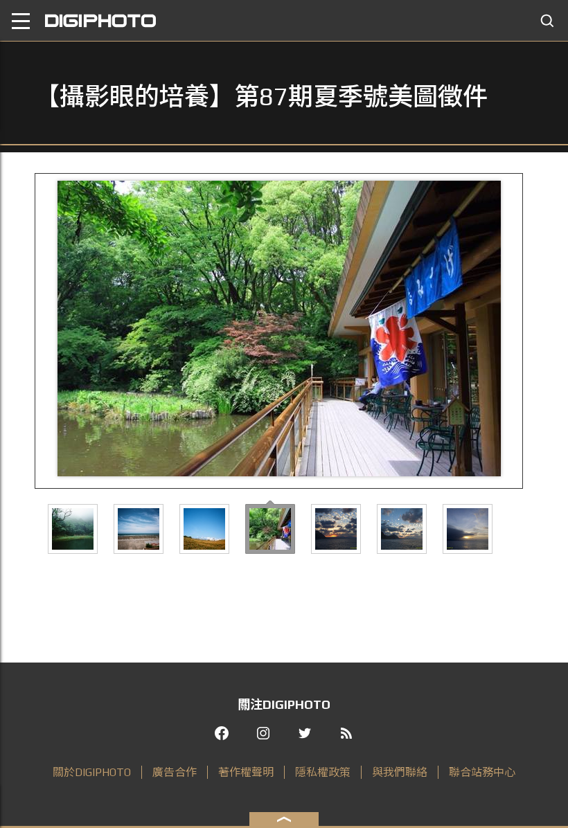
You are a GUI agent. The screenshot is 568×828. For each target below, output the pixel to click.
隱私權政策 (322, 772)
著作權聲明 (246, 772)
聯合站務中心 (482, 772)
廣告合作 (174, 772)
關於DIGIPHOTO (92, 772)
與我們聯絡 (399, 772)
